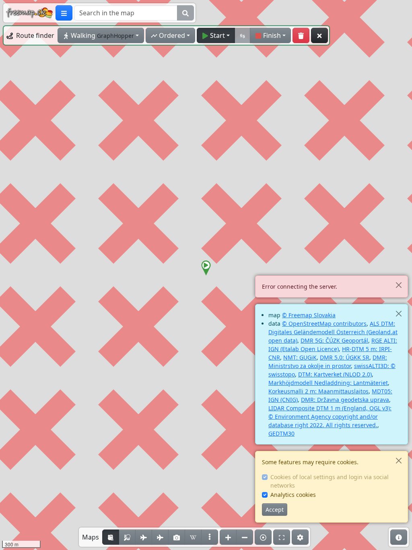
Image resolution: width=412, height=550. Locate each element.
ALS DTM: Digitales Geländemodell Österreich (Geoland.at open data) (333, 332)
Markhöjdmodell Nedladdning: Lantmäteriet (328, 383)
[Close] (398, 285)
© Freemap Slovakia (309, 315)
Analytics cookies (293, 494)
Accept (275, 509)
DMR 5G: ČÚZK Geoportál (334, 340)
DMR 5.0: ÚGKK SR (344, 357)
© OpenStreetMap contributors (324, 323)
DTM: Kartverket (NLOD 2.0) (335, 374)
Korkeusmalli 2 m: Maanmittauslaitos (318, 391)
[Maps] (209, 537)
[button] (206, 268)
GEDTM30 (281, 433)
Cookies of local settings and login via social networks (329, 481)
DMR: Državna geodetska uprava (345, 399)
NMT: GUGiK (300, 357)
